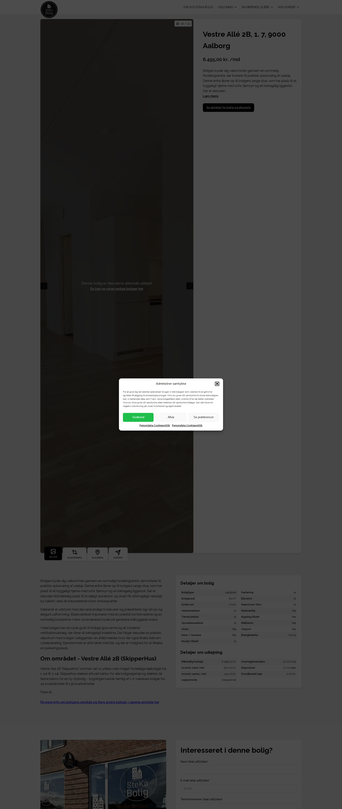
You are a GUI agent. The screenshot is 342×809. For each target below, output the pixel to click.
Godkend (138, 417)
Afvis (171, 417)
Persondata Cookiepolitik (155, 425)
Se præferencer (204, 417)
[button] (217, 384)
